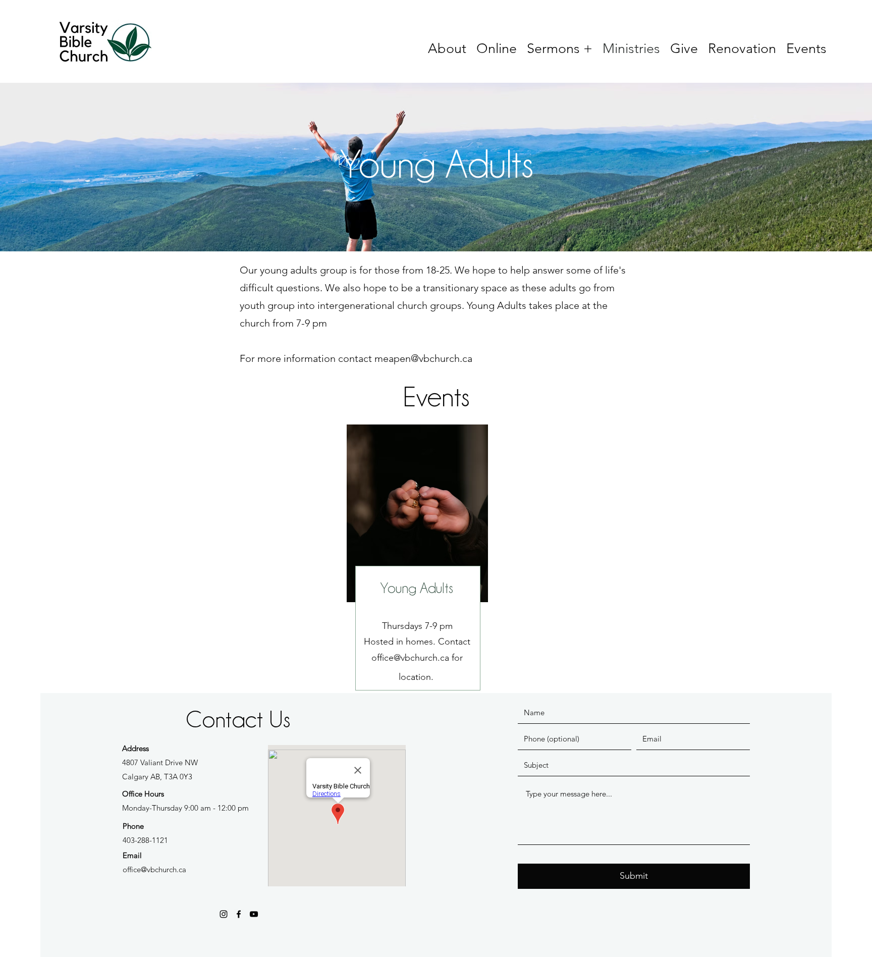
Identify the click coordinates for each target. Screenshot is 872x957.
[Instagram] (224, 914)
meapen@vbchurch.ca (423, 358)
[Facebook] (239, 914)
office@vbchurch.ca (410, 657)
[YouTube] (254, 914)
